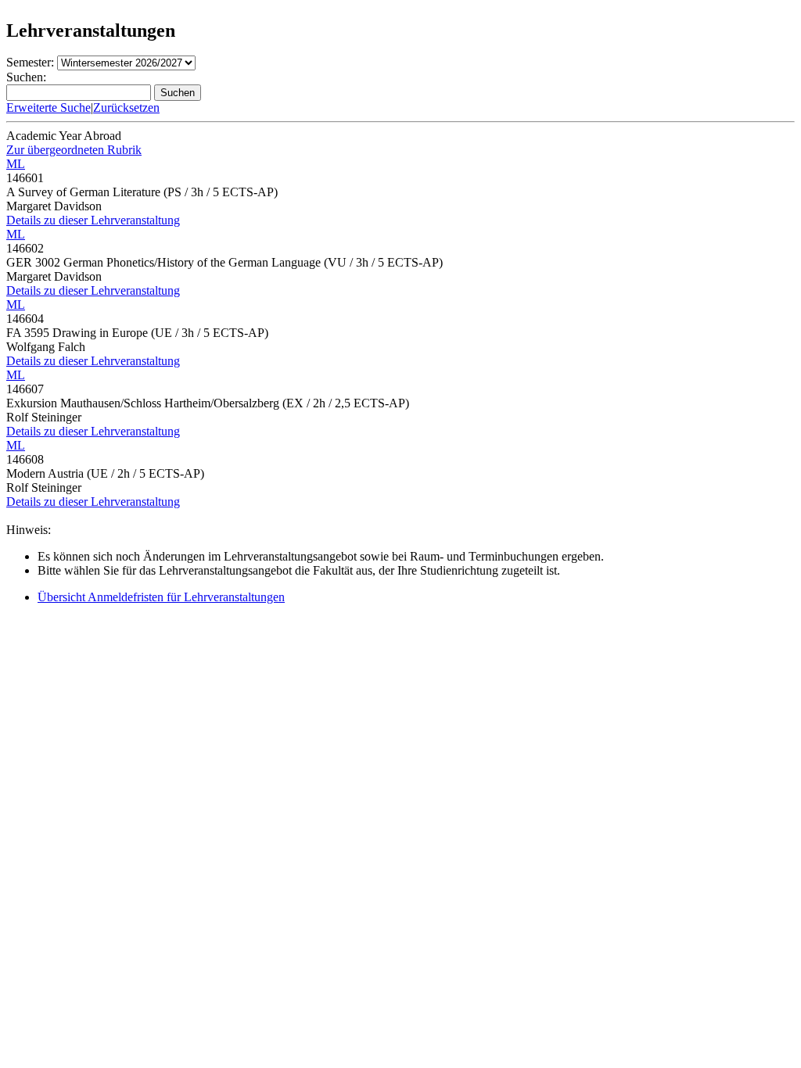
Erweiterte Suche (48, 107)
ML (15, 163)
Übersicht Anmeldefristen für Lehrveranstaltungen (161, 597)
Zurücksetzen (126, 107)
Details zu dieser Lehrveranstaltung (93, 220)
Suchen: (26, 77)
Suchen (177, 93)
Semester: (30, 62)
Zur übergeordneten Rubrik (74, 149)
